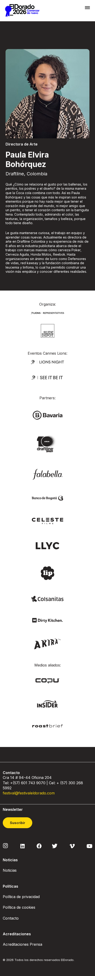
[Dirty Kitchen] (47, 620)
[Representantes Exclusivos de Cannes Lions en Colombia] (47, 312)
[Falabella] (47, 474)
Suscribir (17, 823)
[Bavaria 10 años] (47, 444)
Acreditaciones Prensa (22, 944)
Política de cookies (19, 907)
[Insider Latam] (48, 704)
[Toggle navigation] (87, 7)
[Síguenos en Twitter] (54, 845)
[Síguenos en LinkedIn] (22, 845)
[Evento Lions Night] (47, 361)
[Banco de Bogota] (47, 498)
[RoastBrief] (47, 726)
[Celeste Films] (47, 521)
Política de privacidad (21, 896)
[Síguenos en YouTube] (89, 845)
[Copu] (47, 680)
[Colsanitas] (47, 599)
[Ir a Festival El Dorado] (22, 11)
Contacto (11, 918)
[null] (47, 330)
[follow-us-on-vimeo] (72, 845)
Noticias (10, 870)
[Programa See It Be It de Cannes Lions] (47, 377)
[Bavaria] (47, 415)
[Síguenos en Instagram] (5, 845)
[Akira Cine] (47, 643)
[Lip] (47, 573)
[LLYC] (47, 545)
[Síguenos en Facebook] (39, 846)
